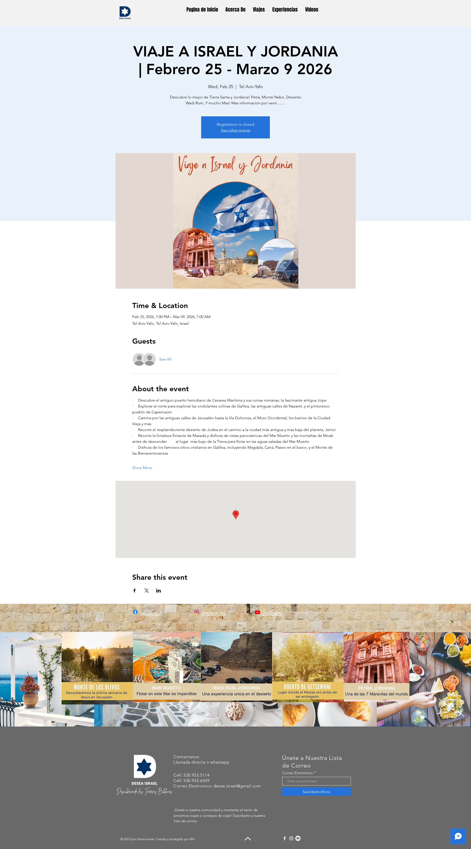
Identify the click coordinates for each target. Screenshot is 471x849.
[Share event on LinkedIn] (158, 591)
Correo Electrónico (297, 773)
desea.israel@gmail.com (237, 785)
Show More (142, 467)
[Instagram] (291, 838)
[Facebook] (284, 838)
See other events (235, 130)
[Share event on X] (146, 591)
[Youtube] (257, 612)
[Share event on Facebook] (134, 591)
